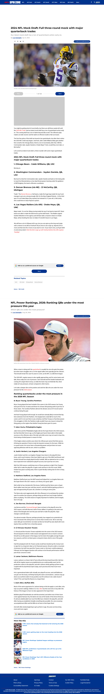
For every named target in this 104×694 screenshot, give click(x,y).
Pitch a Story (17, 683)
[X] (94, 2)
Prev (18, 94)
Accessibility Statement (21, 685)
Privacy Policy (38, 683)
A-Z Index (37, 685)
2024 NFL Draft (20, 130)
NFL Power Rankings (25, 667)
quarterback (36, 369)
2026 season (28, 390)
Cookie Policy (69, 683)
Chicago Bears (29, 282)
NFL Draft (22, 282)
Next (60, 94)
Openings (37, 680)
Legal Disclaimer (85, 683)
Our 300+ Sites (69, 680)
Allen (41, 589)
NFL (16, 282)
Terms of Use (53, 683)
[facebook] (91, 2)
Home (15, 289)
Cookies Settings (54, 685)
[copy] (23, 41)
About (15, 680)
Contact (51, 680)
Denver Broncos (26, 194)
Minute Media (12, 689)
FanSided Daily (84, 680)
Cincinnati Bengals (31, 507)
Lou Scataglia (17, 38)
